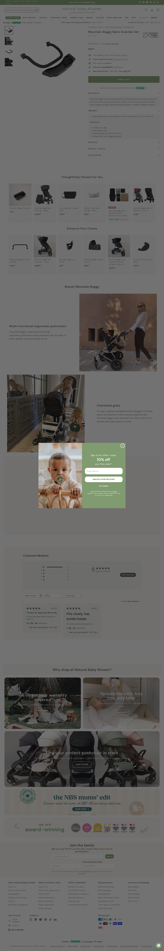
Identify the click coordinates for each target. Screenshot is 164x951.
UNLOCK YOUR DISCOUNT (104, 479)
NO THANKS (103, 486)
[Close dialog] (123, 446)
